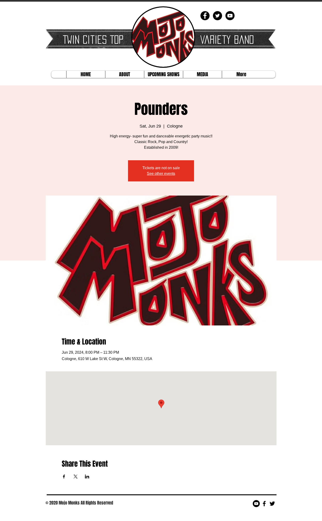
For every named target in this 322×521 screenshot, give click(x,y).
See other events (161, 174)
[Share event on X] (75, 476)
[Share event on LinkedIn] (87, 476)
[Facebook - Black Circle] (205, 15)
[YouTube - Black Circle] (230, 15)
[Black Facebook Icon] (264, 503)
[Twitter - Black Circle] (217, 15)
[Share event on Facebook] (64, 476)
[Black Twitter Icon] (272, 503)
